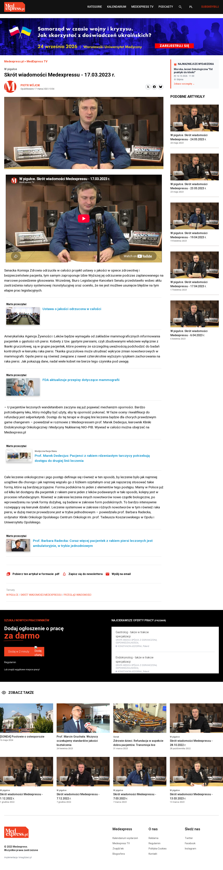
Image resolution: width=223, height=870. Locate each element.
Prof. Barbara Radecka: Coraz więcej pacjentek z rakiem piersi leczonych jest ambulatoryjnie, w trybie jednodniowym (93, 543)
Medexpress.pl (14, 61)
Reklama (153, 838)
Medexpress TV (121, 843)
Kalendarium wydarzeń (125, 838)
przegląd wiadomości (77, 594)
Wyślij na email (121, 574)
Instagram (190, 848)
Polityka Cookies (158, 848)
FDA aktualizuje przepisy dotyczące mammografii (81, 380)
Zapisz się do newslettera (85, 574)
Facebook (190, 843)
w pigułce (12, 594)
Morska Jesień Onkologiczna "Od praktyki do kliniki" (193, 71)
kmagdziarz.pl (25, 857)
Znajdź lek (118, 848)
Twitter (189, 838)
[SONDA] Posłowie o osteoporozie (22, 736)
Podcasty (166, 6)
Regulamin (10, 662)
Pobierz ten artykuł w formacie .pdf (36, 574)
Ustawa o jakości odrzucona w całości (72, 309)
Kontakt (153, 853)
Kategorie (94, 6)
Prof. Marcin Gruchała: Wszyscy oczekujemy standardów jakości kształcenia (77, 741)
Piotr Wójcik (30, 85)
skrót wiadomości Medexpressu (41, 594)
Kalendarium (116, 6)
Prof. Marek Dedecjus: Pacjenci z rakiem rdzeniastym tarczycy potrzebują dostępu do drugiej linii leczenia (92, 458)
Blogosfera (119, 853)
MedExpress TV (142, 6)
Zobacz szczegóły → (184, 84)
